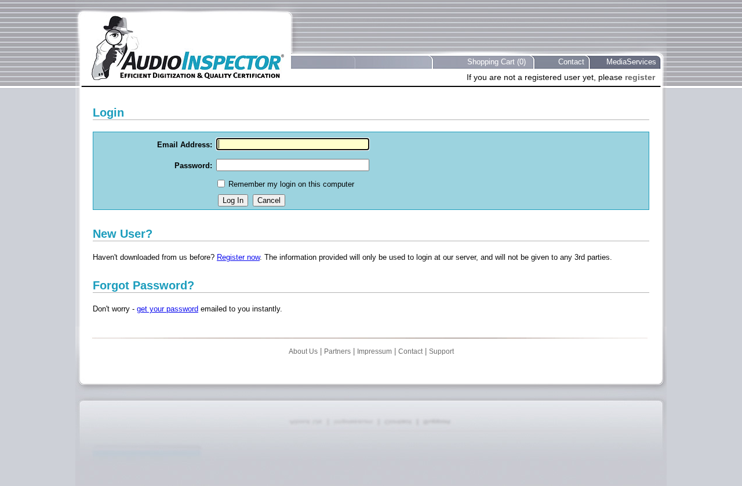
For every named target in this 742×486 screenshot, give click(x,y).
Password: (193, 165)
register (640, 77)
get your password (167, 308)
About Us (303, 351)
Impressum (374, 351)
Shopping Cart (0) (496, 61)
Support (441, 351)
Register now (238, 257)
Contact (571, 61)
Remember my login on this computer (291, 184)
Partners (337, 351)
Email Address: (184, 144)
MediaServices (631, 61)
